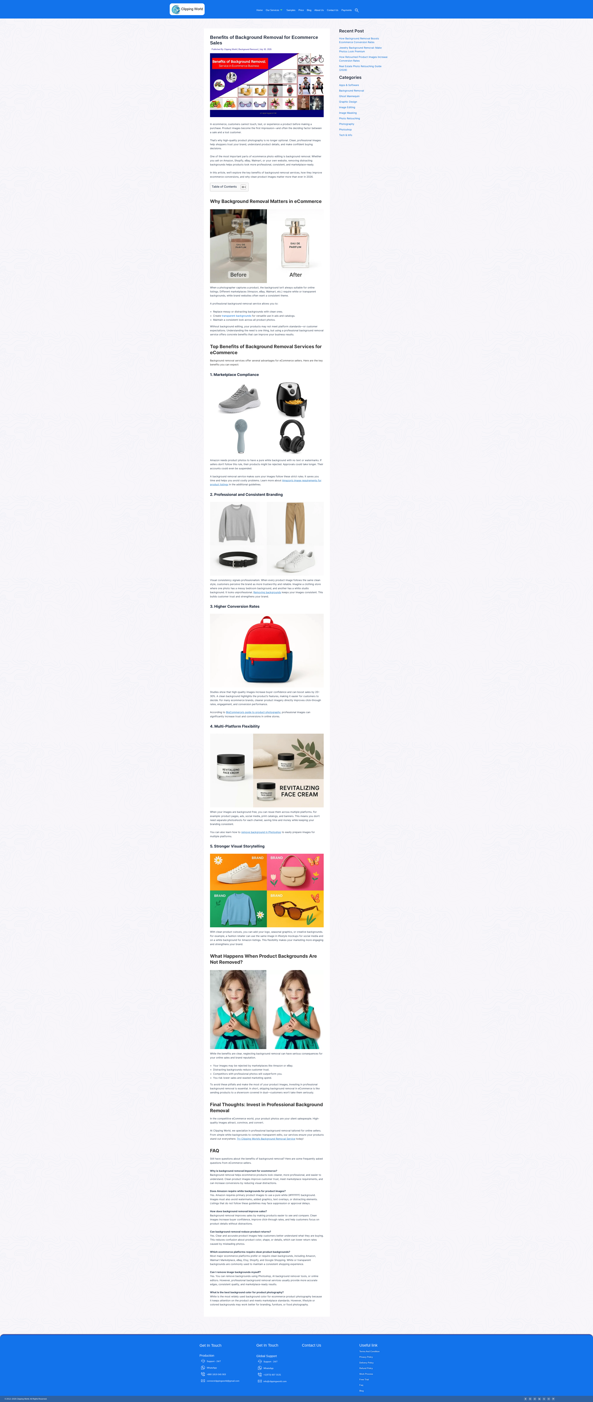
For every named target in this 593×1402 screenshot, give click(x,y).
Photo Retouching (349, 118)
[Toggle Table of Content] (241, 187)
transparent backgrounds (236, 315)
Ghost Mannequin (349, 96)
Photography (346, 123)
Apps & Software (349, 85)
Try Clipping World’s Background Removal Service (266, 1138)
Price (301, 10)
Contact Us (332, 10)
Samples (290, 10)
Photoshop (345, 129)
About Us (319, 10)
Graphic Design (348, 101)
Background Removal (248, 49)
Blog (309, 10)
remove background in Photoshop (261, 832)
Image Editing (347, 107)
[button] (355, 6)
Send (309, 1378)
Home (260, 10)
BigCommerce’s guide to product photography (253, 712)
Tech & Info (345, 135)
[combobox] (305, 1359)
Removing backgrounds (267, 592)
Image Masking (348, 112)
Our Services (272, 10)
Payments (346, 10)
